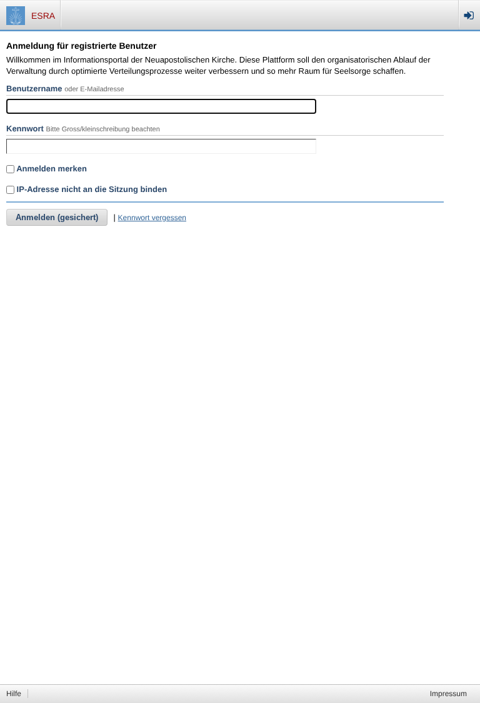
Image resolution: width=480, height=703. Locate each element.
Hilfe (13, 693)
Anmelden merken (50, 168)
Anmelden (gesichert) (57, 217)
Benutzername (34, 88)
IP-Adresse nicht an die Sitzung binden (90, 189)
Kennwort (25, 128)
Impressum (448, 693)
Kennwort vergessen (152, 217)
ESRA (43, 16)
